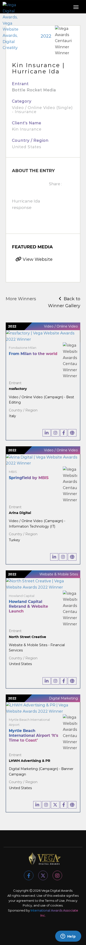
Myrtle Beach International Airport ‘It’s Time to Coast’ (33, 735)
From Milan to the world (33, 353)
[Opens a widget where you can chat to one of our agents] (68, 937)
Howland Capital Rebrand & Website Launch (28, 606)
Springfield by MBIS (28, 477)
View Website (37, 259)
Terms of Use (55, 900)
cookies (56, 905)
